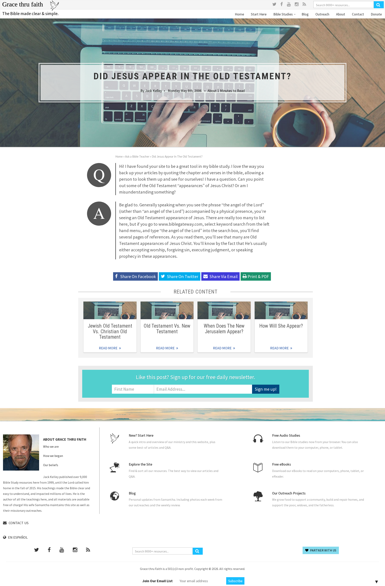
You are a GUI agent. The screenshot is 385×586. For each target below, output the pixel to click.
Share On (182, 276)
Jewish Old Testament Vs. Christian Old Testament (110, 331)
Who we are (51, 446)
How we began (53, 456)
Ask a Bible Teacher (137, 156)
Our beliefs (50, 465)
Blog (305, 14)
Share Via (223, 276)
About (340, 14)
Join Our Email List (157, 581)
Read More (110, 310)
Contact (357, 14)
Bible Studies (283, 14)
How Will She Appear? (281, 326)
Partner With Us (322, 550)
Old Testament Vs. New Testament (167, 328)
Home (239, 14)
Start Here (258, 14)
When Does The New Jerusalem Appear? (224, 328)
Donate (376, 14)
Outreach (322, 14)
